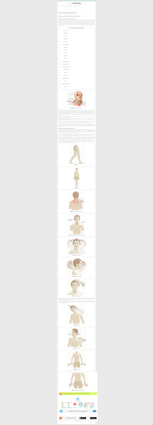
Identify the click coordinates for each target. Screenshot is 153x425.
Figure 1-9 (79, 141)
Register (83, 393)
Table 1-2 (68, 302)
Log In (80, 393)
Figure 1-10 (64, 298)
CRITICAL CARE (79, 413)
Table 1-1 (62, 21)
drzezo (77, 413)
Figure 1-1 (66, 21)
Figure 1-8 (68, 140)
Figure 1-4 (93, 134)
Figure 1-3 (66, 134)
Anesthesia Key (76, 3)
